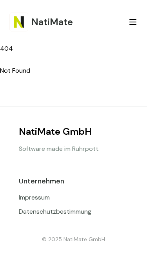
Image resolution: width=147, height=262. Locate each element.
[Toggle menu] (133, 22)
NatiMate (52, 22)
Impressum (34, 197)
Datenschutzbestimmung (55, 211)
